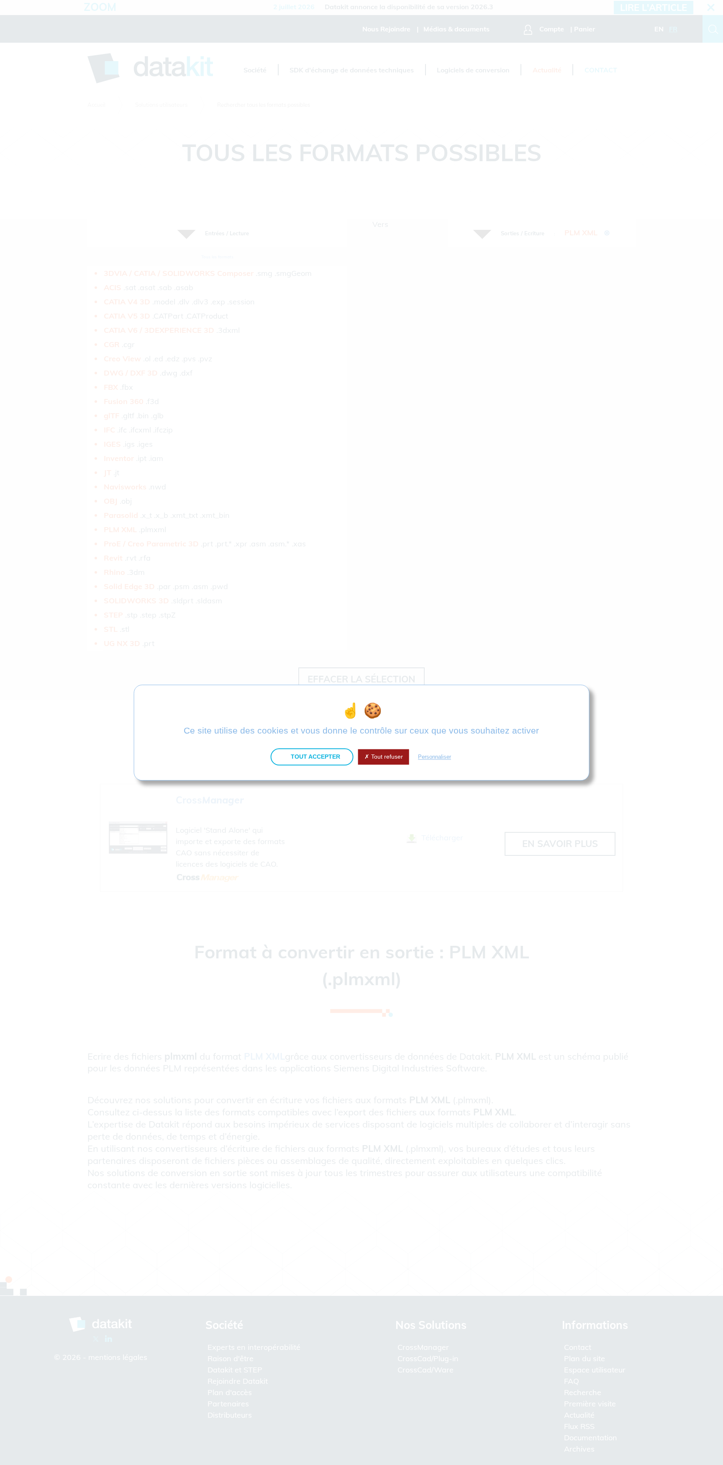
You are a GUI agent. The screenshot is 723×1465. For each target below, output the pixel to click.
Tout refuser (386, 756)
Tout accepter (314, 756)
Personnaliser (434, 757)
